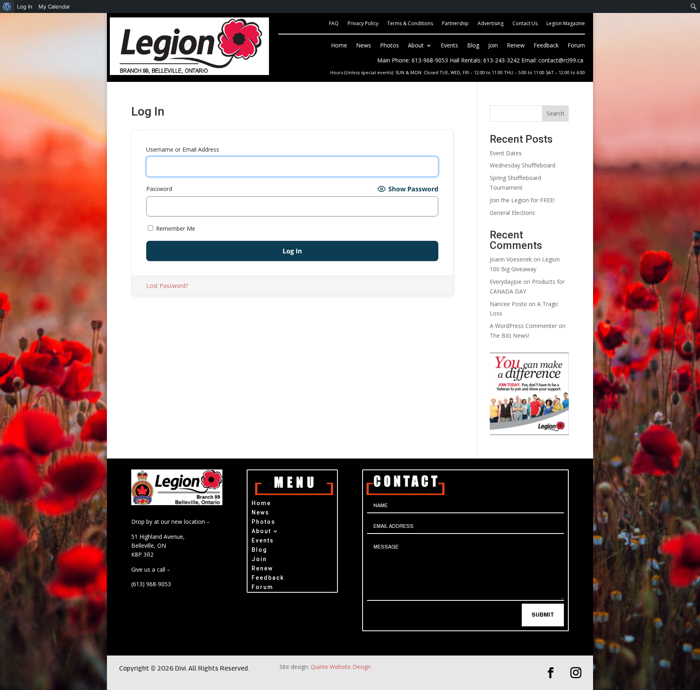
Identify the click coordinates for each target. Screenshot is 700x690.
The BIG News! (509, 335)
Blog (473, 46)
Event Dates (506, 153)
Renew (516, 46)
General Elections (512, 212)
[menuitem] (7, 6)
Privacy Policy (363, 24)
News (363, 46)
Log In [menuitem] (24, 6)
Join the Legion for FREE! (522, 200)
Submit (542, 615)
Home (339, 46)
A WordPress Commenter (523, 326)
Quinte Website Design (341, 667)
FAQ (334, 24)
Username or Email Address (182, 149)
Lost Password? (167, 285)
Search (555, 113)
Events (449, 46)
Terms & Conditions (410, 24)
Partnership (455, 24)
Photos (389, 46)
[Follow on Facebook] (551, 673)
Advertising (491, 24)
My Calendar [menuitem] (54, 6)
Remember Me (174, 228)
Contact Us (525, 24)
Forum (576, 46)
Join (493, 46)
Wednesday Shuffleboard (522, 165)
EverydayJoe (506, 281)
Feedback (546, 46)
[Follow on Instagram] (576, 673)
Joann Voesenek (511, 259)
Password (159, 189)
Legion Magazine (565, 24)
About (416, 46)
